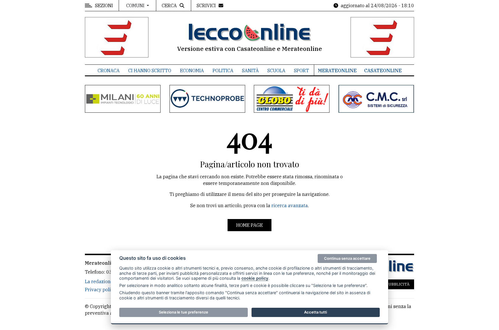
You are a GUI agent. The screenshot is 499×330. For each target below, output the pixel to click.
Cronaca (109, 70)
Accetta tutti (315, 312)
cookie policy (254, 278)
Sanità (250, 70)
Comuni (136, 5)
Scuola (276, 70)
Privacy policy (100, 289)
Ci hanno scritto (149, 70)
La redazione (99, 281)
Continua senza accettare (347, 258)
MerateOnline (337, 70)
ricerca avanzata (289, 205)
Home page (249, 225)
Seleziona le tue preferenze (183, 312)
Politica (223, 70)
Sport (301, 70)
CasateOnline (383, 70)
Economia (192, 70)
